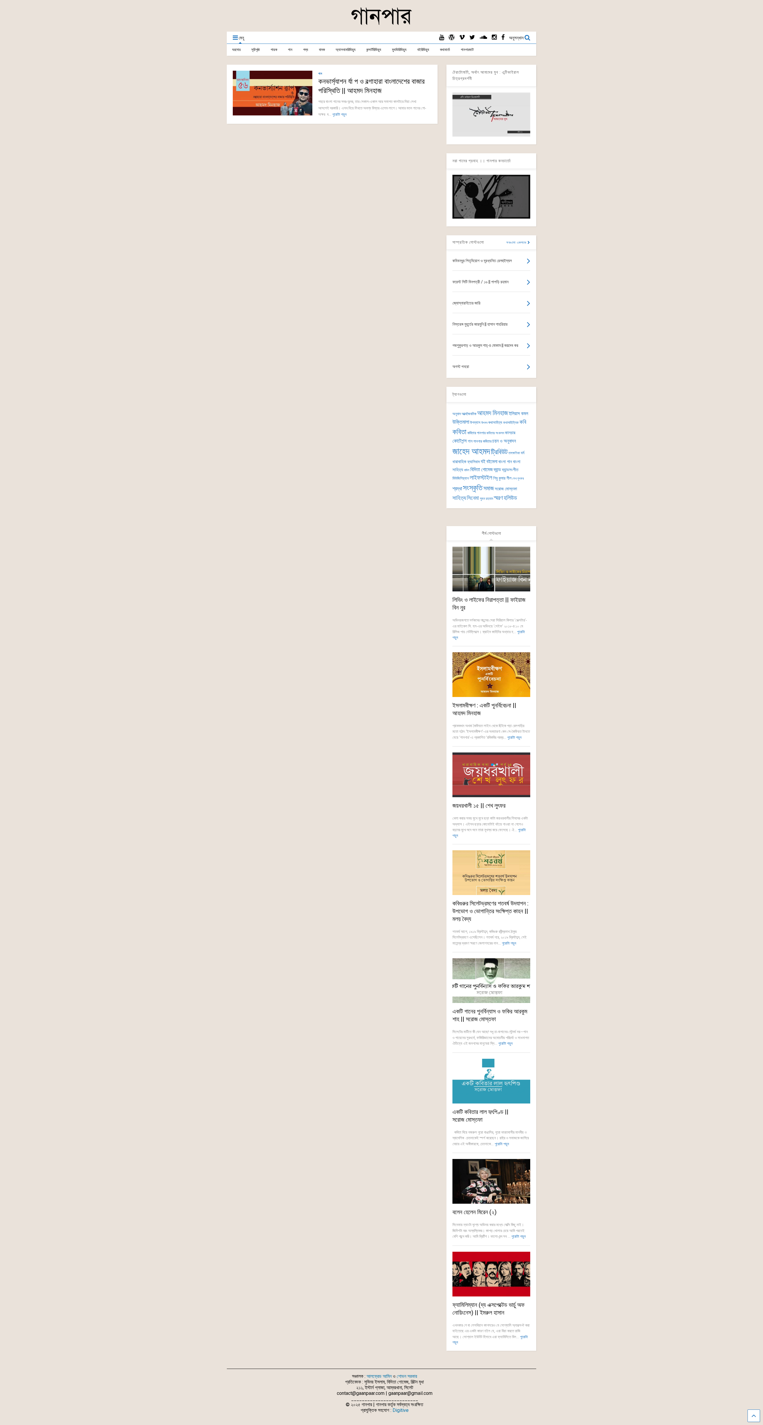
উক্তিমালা (460, 422)
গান (290, 49)
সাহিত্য (459, 497)
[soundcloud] (483, 37)
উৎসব (484, 423)
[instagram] (494, 37)
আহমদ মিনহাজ (492, 413)
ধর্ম (522, 452)
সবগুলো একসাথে (517, 243)
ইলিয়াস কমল (518, 413)
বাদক (322, 49)
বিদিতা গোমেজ (481, 469)
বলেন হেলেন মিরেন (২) (474, 1212)
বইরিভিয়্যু (423, 49)
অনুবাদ (456, 414)
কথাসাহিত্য (495, 422)
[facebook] (503, 37)
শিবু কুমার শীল (502, 478)
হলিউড (510, 497)
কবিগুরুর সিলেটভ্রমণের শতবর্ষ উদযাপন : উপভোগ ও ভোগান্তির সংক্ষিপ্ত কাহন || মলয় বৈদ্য (490, 911)
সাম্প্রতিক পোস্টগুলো (468, 242)
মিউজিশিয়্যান (460, 478)
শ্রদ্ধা (457, 489)
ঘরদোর (236, 49)
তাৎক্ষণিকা (514, 453)
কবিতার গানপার (476, 433)
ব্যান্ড (497, 469)
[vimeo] (462, 37)
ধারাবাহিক (459, 461)
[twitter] (472, 37)
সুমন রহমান (486, 499)
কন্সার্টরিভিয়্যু (373, 49)
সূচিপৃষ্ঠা (255, 49)
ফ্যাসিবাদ (473, 461)
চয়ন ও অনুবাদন (504, 441)
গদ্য (305, 49)
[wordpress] (452, 37)
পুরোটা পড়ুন (339, 114)
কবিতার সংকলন (495, 433)
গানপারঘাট (467, 49)
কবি (522, 422)
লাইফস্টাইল (481, 477)
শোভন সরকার (407, 1376)
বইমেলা (491, 461)
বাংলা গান (505, 461)
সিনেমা (473, 497)
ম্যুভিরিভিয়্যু (399, 49)
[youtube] (441, 37)
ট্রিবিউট (499, 452)
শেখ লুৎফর (518, 478)
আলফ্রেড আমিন (379, 1376)
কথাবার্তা (445, 49)
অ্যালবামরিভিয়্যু (346, 49)
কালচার (510, 432)
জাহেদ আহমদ (471, 451)
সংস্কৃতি (473, 487)
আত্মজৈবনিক (469, 414)
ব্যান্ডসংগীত (510, 469)
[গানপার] (381, 24)
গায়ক (274, 49)
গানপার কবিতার (482, 441)
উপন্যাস (475, 422)
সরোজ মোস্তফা (506, 489)
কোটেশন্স (459, 441)
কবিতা (459, 432)
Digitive (401, 1410)
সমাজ (488, 488)
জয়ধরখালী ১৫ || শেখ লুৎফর (478, 805)
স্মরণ (498, 497)
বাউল (466, 470)
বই (483, 461)
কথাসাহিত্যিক (511, 423)
